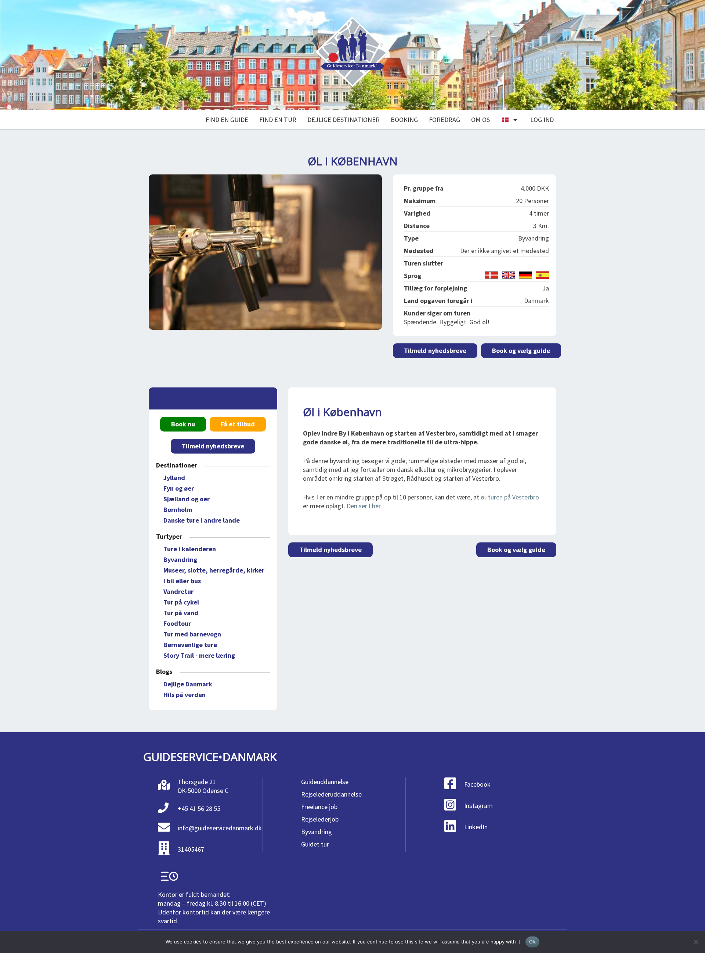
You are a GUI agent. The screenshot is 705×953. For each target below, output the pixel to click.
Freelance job (319, 806)
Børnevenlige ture (190, 644)
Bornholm (177, 509)
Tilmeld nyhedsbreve (435, 350)
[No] (695, 942)
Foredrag (444, 119)
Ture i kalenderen (189, 549)
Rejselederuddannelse (331, 794)
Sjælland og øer (186, 499)
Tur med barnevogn (192, 634)
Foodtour (177, 623)
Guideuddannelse (324, 781)
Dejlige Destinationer (343, 119)
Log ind (542, 119)
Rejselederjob (320, 819)
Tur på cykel (181, 602)
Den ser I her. (364, 506)
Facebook (477, 784)
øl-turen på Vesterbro (510, 497)
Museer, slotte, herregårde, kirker (213, 570)
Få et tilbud (238, 424)
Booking (404, 119)
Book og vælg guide (521, 350)
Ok (532, 942)
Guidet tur (315, 844)
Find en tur (277, 119)
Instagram (478, 805)
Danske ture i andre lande (201, 520)
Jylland (174, 477)
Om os (480, 119)
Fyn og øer (178, 488)
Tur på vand (180, 613)
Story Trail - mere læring (199, 655)
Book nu (183, 424)
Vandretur (178, 591)
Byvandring (180, 559)
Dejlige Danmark (187, 684)
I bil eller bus (182, 581)
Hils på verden (184, 694)
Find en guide (227, 119)
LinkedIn (476, 827)
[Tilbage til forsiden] (352, 55)
